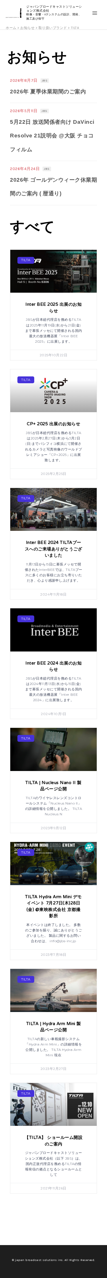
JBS (45, 80)
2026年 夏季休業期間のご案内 (48, 92)
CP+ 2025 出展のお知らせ (53, 423)
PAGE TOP (99, 1234)
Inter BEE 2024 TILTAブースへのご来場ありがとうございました (53, 549)
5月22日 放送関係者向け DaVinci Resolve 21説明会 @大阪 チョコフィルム (52, 135)
